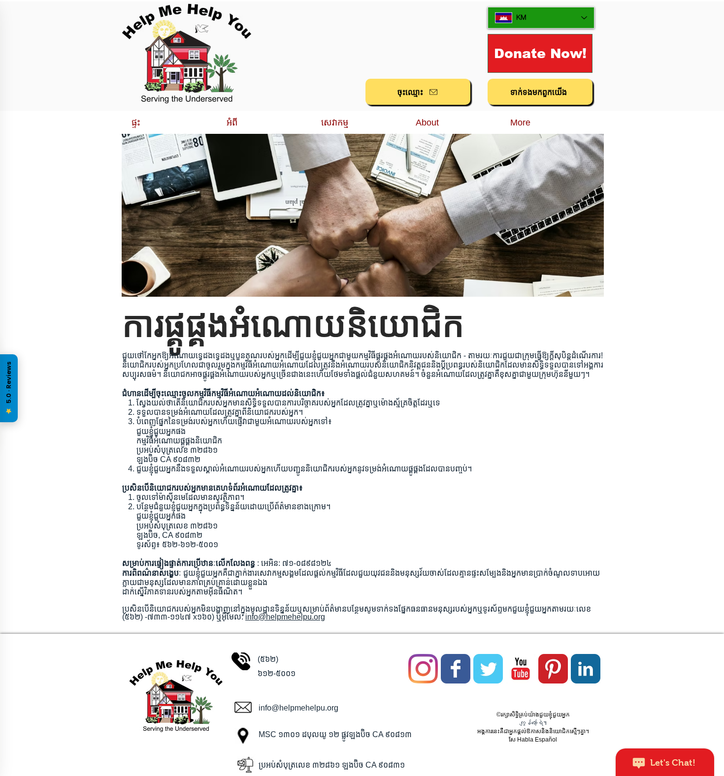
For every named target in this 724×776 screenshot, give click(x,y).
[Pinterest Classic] (553, 668)
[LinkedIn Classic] (585, 668)
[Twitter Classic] (488, 668)
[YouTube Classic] (520, 668)
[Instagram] (423, 668)
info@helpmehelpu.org (285, 617)
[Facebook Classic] (455, 668)
